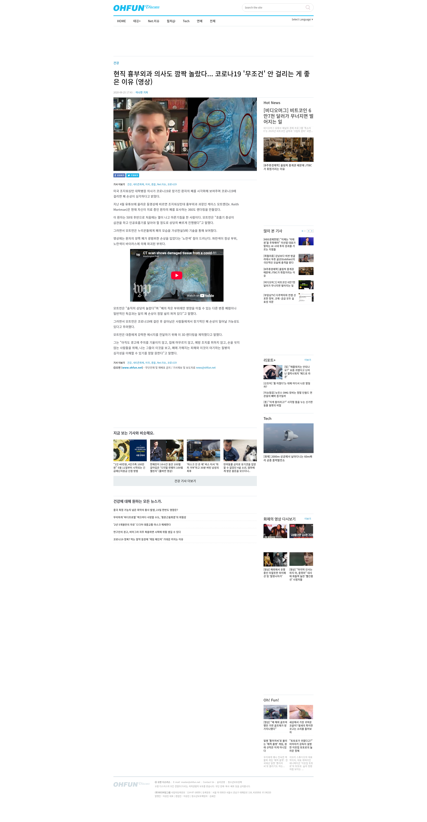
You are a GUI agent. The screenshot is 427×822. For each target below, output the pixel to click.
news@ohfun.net (206, 367)
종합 (153, 184)
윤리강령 (221, 782)
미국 (147, 184)
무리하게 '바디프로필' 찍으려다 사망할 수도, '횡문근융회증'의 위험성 (149, 517)
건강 (116, 63)
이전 (308, 231)
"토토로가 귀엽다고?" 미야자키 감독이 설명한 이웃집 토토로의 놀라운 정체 (301, 746)
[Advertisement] (213, 44)
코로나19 (172, 184)
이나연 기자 (142, 92)
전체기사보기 (307, 785)
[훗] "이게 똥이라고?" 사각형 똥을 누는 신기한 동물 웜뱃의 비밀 (288, 403)
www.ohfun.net (132, 367)
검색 (309, 7)
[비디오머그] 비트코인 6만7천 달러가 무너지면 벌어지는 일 (289, 116)
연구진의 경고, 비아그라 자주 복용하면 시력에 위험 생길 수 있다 (147, 532)
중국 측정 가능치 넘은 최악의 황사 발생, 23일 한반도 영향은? (145, 510)
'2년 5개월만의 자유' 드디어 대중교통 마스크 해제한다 (142, 524)
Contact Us (209, 782)
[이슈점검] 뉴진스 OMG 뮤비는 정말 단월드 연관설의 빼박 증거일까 (288, 394)
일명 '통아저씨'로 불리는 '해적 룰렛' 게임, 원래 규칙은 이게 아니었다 (275, 746)
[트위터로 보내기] (132, 175)
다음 (312, 231)
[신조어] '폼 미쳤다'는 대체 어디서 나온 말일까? (287, 384)
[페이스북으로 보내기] (119, 175)
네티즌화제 (138, 184)
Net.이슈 (161, 184)
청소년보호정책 (235, 782)
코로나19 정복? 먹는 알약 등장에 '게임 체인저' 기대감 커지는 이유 (148, 539)
